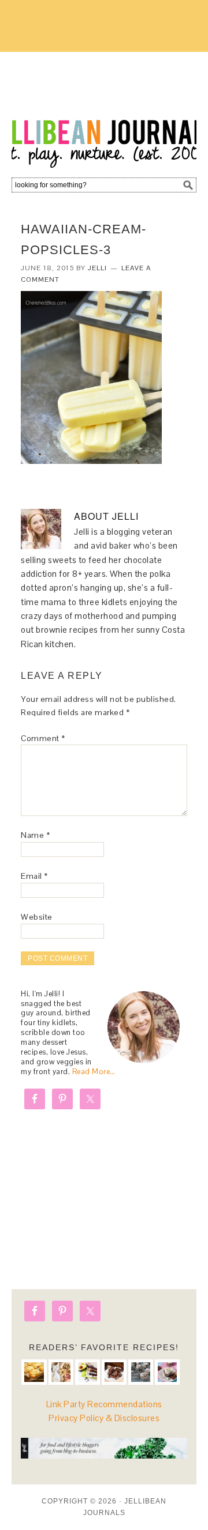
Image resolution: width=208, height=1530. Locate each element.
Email (34, 876)
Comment (43, 738)
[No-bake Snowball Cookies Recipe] (140, 1371)
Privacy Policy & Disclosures (104, 1417)
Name (35, 835)
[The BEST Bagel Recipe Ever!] (60, 1371)
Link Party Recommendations (104, 1404)
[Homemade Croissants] (33, 1371)
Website (37, 917)
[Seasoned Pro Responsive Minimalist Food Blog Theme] (104, 1455)
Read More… (94, 1071)
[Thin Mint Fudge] (114, 1371)
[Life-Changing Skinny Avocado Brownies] (87, 1371)
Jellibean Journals (104, 110)
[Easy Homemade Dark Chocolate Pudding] (167, 1371)
